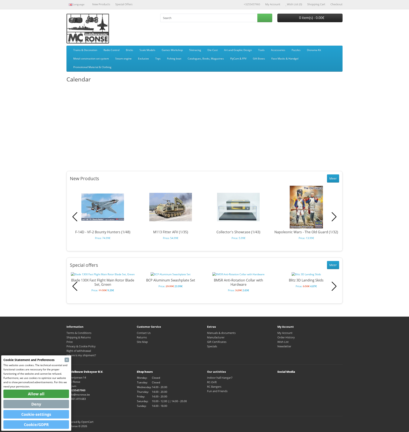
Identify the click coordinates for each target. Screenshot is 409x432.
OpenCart (87, 422)
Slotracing (195, 50)
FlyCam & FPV (238, 58)
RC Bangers (214, 387)
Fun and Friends (217, 391)
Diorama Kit (314, 50)
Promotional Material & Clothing (92, 67)
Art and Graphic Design (238, 50)
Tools (261, 50)
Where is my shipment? (81, 355)
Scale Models (147, 50)
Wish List (283, 342)
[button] (334, 217)
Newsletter (284, 346)
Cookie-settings (36, 414)
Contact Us (144, 333)
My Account (284, 333)
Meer (333, 178)
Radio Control (112, 50)
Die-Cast (212, 50)
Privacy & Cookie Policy (81, 346)
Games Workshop (172, 50)
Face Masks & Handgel (284, 58)
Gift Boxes (259, 58)
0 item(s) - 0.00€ (311, 17)
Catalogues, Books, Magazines (206, 58)
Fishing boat (174, 58)
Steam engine (123, 58)
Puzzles (296, 50)
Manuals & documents (221, 333)
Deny (36, 404)
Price (69, 342)
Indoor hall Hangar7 (219, 378)
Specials (212, 346)
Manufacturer (216, 337)
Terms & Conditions (78, 333)
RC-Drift (212, 382)
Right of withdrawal (78, 351)
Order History (286, 337)
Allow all (36, 393)
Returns (142, 337)
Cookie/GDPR (36, 424)
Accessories (278, 50)
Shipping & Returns (78, 337)
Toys (158, 58)
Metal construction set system (91, 58)
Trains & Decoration (85, 50)
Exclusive (143, 58)
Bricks (129, 50)
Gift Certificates (216, 342)
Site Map (142, 342)
